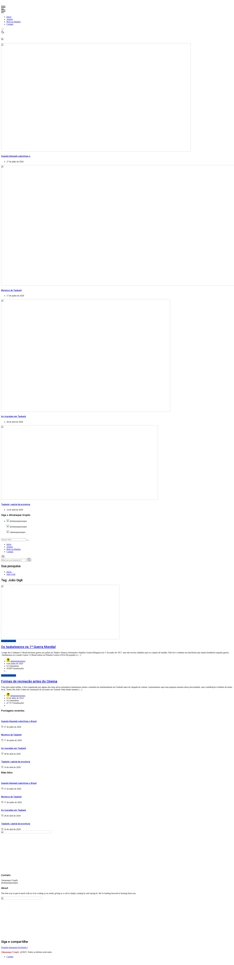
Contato (9, 24)
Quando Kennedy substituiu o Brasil (19, 721)
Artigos (9, 19)
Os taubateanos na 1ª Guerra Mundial (28, 647)
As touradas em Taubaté (13, 416)
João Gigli (10, 574)
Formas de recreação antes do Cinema (29, 681)
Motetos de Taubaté (11, 290)
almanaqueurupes (17, 661)
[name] (1, 5)
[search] (28, 540)
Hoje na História (13, 22)
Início (8, 17)
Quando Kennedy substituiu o (15, 156)
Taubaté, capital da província (15, 504)
